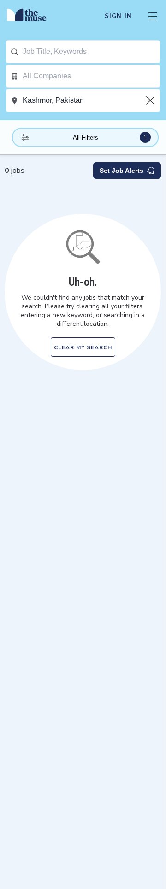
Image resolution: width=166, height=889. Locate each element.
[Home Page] (32, 16)
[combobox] (91, 52)
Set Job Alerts (121, 170)
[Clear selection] (151, 100)
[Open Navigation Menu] (152, 16)
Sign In (118, 16)
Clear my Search (83, 347)
